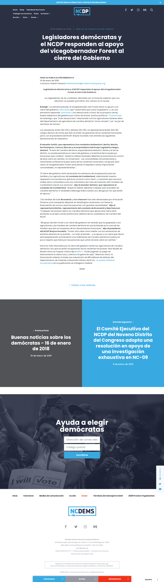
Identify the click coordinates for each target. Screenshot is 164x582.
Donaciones (115, 579)
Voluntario (28, 496)
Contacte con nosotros (100, 551)
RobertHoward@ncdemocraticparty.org (85, 83)
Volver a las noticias (83, 285)
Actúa (82, 579)
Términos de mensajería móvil (108, 496)
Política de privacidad (81, 551)
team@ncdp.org (82, 548)
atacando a (67, 112)
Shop (22, 10)
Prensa (110, 29)
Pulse (36, 13)
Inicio (15, 10)
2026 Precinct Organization (141, 496)
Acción (16, 17)
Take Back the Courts (35, 10)
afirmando (64, 109)
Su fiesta (45, 13)
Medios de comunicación (90, 29)
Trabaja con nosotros (22, 13)
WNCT (80, 251)
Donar (33, 17)
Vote (25, 17)
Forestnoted (115, 115)
